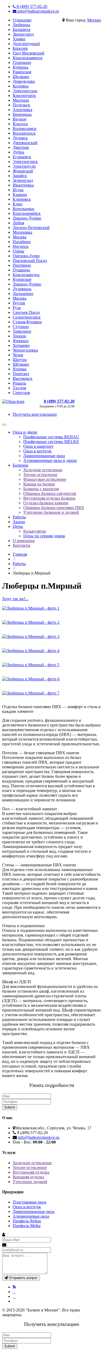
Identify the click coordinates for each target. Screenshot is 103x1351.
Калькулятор (34, 531)
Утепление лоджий (30, 1181)
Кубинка (20, 67)
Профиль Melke (27, 1225)
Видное (19, 119)
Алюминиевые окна (31, 1216)
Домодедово (24, 81)
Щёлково (21, 364)
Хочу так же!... (15, 599)
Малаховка (22, 232)
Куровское (22, 279)
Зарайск (20, 175)
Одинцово (22, 20)
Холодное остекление (42, 470)
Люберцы (21, 25)
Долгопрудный (26, 43)
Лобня (18, 223)
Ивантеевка (23, 185)
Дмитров (21, 147)
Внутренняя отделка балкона (49, 498)
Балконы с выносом (41, 488)
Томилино (22, 331)
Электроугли (24, 166)
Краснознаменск (28, 58)
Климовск (22, 199)
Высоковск (22, 378)
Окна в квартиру (38, 446)
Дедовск (20, 138)
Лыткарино (23, 293)
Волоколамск (24, 128)
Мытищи (21, 100)
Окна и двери (25, 432)
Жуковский (23, 171)
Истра (18, 190)
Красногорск (24, 95)
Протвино (22, 265)
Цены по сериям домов (44, 536)
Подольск (21, 105)
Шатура (20, 359)
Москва (94, 20)
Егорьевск (22, 157)
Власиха (20, 124)
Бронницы (22, 114)
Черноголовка (25, 350)
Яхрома (19, 369)
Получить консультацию (35, 414)
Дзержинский (25, 142)
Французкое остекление (44, 479)
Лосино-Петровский (31, 227)
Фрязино (21, 340)
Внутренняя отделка (31, 1172)
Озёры (18, 251)
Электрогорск (25, 161)
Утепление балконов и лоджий (51, 512)
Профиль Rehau (27, 1221)
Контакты (21, 545)
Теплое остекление (40, 474)
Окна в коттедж (37, 451)
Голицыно (22, 62)
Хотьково (21, 345)
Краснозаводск (26, 274)
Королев (20, 48)
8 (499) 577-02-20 (31, 6)
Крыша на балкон (39, 484)
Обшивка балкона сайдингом (49, 493)
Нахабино (22, 241)
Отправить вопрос (23, 1278)
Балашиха (21, 29)
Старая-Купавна (27, 322)
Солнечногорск (27, 317)
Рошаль (19, 383)
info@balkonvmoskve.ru (37, 11)
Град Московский (28, 53)
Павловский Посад (30, 260)
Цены (18, 526)
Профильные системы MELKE (51, 441)
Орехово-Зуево (26, 256)
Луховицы (22, 289)
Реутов (19, 303)
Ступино (21, 326)
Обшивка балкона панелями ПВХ (53, 507)
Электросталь (25, 91)
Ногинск (21, 246)
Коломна (21, 86)
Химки (19, 39)
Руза (17, 307)
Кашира (20, 194)
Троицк (19, 336)
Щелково (21, 76)
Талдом (19, 388)
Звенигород (23, 34)
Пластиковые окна (29, 1202)
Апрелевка (22, 109)
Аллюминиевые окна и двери (50, 460)
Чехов (18, 355)
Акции (19, 521)
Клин (17, 204)
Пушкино (21, 270)
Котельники (23, 208)
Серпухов (21, 392)
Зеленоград (23, 180)
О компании (24, 540)
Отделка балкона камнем (45, 503)
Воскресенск (24, 133)
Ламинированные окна (44, 455)
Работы (19, 517)
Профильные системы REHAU (51, 437)
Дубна (18, 152)
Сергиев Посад (26, 312)
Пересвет (21, 373)
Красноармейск (27, 213)
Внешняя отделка (28, 1177)
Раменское (22, 72)
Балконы (20, 465)
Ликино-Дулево (27, 218)
